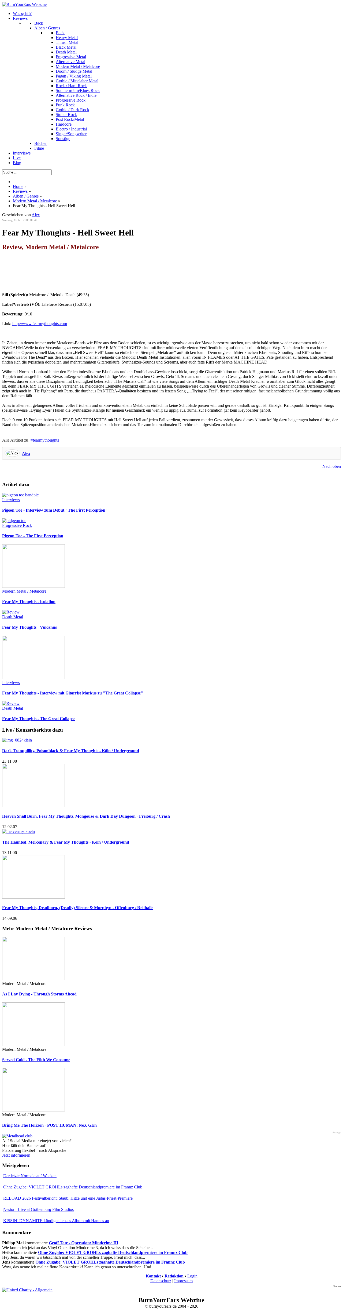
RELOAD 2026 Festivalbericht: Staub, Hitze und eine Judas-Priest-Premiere (68, 1198)
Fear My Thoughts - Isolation (28, 601)
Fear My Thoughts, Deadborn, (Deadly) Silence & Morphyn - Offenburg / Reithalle (77, 907)
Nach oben (331, 466)
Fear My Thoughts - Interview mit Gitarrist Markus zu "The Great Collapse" (72, 693)
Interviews (11, 499)
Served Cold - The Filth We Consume (36, 1059)
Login (192, 1276)
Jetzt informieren (16, 1155)
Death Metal (12, 617)
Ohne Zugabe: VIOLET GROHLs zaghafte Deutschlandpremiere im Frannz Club (72, 1187)
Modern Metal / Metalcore (24, 591)
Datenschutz (160, 1281)
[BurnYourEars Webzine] (24, 4)
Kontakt (153, 1276)
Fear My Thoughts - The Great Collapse (38, 718)
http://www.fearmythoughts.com (39, 323)
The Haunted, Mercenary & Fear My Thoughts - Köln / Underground (65, 842)
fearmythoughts (46, 440)
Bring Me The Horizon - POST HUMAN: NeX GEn (49, 1125)
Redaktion (174, 1276)
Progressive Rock (17, 525)
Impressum (183, 1281)
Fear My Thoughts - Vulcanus (29, 627)
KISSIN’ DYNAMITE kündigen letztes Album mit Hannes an (56, 1220)
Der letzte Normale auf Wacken (30, 1175)
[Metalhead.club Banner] (17, 1136)
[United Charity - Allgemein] (27, 1290)
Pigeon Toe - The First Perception (32, 536)
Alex (26, 453)
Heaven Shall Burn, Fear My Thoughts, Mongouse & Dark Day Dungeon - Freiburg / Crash (86, 816)
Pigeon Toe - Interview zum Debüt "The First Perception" (55, 510)
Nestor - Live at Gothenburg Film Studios (38, 1209)
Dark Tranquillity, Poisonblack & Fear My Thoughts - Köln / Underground (70, 750)
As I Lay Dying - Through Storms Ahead (39, 994)
